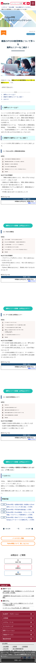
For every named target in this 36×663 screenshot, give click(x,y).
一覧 (18, 528)
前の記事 (8, 528)
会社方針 (6, 649)
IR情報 (15, 647)
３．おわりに (5, 99)
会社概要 (6, 647)
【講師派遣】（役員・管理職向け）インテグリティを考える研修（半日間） (18, 592)
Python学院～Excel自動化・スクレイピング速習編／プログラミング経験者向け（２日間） (20, 513)
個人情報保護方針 (18, 649)
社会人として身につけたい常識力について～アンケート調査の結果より (18, 604)
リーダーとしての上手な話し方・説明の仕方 (16, 608)
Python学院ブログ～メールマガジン (23, 7)
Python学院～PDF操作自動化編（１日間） (19, 509)
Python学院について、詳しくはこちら (18, 543)
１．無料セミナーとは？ (8, 94)
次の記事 (28, 528)
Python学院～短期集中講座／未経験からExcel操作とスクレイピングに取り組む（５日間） (20, 506)
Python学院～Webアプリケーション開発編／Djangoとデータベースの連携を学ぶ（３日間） (21, 519)
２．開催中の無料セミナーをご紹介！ (12, 97)
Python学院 (11, 7)
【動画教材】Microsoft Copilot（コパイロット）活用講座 (18, 596)
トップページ (4, 7)
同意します (18, 660)
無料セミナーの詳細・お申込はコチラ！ (18, 225)
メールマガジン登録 (18, 538)
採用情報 (25, 647)
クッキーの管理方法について (23, 654)
